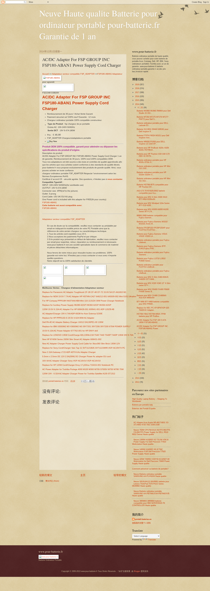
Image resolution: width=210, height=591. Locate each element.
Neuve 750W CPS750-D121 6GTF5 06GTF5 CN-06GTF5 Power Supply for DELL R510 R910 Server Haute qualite (151, 432)
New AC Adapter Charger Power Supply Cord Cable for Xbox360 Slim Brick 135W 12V (81, 344)
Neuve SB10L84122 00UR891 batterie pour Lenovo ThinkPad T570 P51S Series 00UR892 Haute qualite (150, 483)
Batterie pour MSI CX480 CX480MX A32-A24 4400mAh (151, 296)
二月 (139, 369)
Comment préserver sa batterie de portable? (150, 469)
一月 (139, 373)
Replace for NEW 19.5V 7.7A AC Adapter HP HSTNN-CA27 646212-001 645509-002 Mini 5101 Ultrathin (89, 296)
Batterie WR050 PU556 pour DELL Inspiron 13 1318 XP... (151, 143)
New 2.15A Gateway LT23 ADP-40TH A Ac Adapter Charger (69, 352)
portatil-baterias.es (143, 519)
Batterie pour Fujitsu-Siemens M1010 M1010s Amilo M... (152, 223)
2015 (137, 100)
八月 (139, 345)
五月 (139, 357)
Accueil (45, 74)
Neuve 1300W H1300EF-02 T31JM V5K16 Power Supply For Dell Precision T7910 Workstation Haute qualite (150, 442)
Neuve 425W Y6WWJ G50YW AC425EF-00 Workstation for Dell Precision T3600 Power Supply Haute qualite (151, 461)
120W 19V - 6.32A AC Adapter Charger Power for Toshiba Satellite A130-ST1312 (78, 374)
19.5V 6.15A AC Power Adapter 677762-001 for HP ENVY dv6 (70, 331)
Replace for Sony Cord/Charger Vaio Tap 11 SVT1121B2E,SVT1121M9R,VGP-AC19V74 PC (83, 348)
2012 (137, 382)
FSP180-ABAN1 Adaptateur (109, 74)
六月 (139, 353)
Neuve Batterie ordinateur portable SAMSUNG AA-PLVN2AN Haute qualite (150, 475)
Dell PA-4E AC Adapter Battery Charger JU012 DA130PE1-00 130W (72, 322)
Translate (152, 540)
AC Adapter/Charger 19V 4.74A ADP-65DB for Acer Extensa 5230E (72, 314)
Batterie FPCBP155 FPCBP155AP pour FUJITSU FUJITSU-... (153, 229)
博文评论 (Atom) (52, 481)
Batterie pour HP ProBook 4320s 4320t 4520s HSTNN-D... (153, 149)
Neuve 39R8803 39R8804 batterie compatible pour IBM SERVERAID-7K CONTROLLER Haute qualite (148, 503)
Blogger (137, 571)
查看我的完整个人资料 (141, 523)
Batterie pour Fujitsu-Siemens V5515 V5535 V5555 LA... (152, 235)
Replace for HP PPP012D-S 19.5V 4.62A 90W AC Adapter (68, 318)
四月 (139, 361)
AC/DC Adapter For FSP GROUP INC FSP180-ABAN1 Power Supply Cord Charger (76, 103)
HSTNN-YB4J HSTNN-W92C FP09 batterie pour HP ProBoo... (151, 315)
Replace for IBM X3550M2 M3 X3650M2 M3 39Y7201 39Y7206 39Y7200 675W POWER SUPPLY (86, 326)
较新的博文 (45, 475)
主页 (82, 475)
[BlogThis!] (85, 381)
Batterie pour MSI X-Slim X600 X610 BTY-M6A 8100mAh (152, 198)
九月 (139, 341)
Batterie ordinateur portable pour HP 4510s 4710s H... (151, 161)
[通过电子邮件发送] (82, 381)
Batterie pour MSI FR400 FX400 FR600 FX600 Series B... (153, 290)
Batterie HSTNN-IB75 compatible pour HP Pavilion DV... (152, 186)
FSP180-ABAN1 (49, 202)
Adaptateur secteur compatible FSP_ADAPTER (73, 74)
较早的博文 (120, 475)
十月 (139, 337)
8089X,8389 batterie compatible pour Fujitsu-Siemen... (152, 216)
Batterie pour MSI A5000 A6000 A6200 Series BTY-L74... (152, 210)
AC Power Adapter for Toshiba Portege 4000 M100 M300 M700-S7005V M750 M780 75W (83, 369)
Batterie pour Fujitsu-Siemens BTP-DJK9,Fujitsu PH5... (151, 247)
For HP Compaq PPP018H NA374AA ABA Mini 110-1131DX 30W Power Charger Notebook (83, 301)
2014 (137, 104)
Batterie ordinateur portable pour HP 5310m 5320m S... (151, 173)
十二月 (140, 107)
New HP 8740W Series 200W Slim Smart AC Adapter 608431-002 (71, 339)
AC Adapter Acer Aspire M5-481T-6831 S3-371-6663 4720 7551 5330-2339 (151, 423)
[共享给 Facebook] (90, 381)
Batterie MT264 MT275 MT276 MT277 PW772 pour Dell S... (152, 118)
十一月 (140, 333)
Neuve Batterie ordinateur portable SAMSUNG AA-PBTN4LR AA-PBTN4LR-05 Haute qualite (150, 493)
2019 (137, 84)
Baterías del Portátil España (143, 408)
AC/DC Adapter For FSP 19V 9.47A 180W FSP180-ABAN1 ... (151, 321)
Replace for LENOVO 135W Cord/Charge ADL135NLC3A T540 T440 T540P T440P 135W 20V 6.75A (87, 335)
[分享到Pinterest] (93, 381)
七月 (139, 349)
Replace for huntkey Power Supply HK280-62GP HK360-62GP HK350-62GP (76, 305)
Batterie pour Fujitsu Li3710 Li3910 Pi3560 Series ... (151, 259)
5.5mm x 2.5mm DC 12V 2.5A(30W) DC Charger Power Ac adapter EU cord (76, 356)
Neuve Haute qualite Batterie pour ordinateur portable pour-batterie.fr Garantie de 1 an (99, 24)
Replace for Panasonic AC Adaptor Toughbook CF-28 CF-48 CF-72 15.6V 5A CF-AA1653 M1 (84, 292)
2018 (137, 88)
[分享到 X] (87, 381)
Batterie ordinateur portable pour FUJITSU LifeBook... (150, 266)
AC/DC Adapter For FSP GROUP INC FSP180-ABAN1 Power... (152, 327)
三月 (139, 365)
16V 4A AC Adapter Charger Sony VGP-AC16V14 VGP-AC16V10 (71, 361)
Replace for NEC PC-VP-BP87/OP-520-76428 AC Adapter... (153, 309)
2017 (137, 92)
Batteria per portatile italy (142, 405)
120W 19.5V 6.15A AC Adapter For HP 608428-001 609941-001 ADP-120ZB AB (78, 309)
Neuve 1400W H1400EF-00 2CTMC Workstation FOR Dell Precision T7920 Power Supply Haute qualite (149, 451)
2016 (137, 96)
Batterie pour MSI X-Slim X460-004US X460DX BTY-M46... (152, 278)
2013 (137, 378)
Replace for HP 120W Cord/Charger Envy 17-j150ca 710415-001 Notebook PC (78, 365)
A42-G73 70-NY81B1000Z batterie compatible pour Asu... (151, 192)
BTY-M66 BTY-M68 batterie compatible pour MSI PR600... (153, 303)
